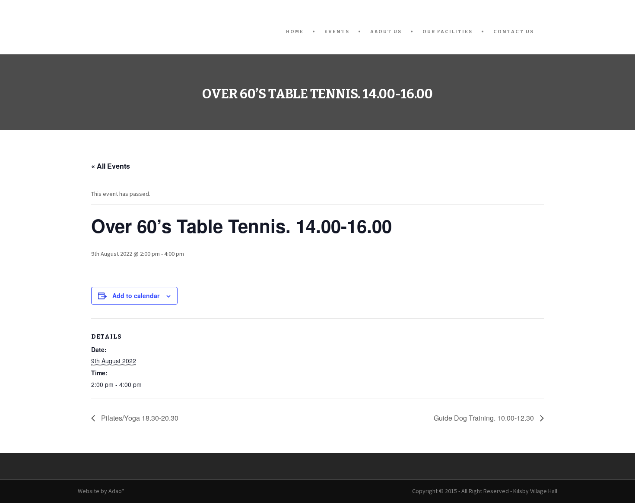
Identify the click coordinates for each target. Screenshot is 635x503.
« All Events (110, 166)
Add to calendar (135, 295)
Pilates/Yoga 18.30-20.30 (138, 418)
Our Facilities (447, 32)
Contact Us (513, 32)
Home (295, 32)
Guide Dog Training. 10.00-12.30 (485, 418)
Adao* (116, 491)
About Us (386, 32)
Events (336, 32)
